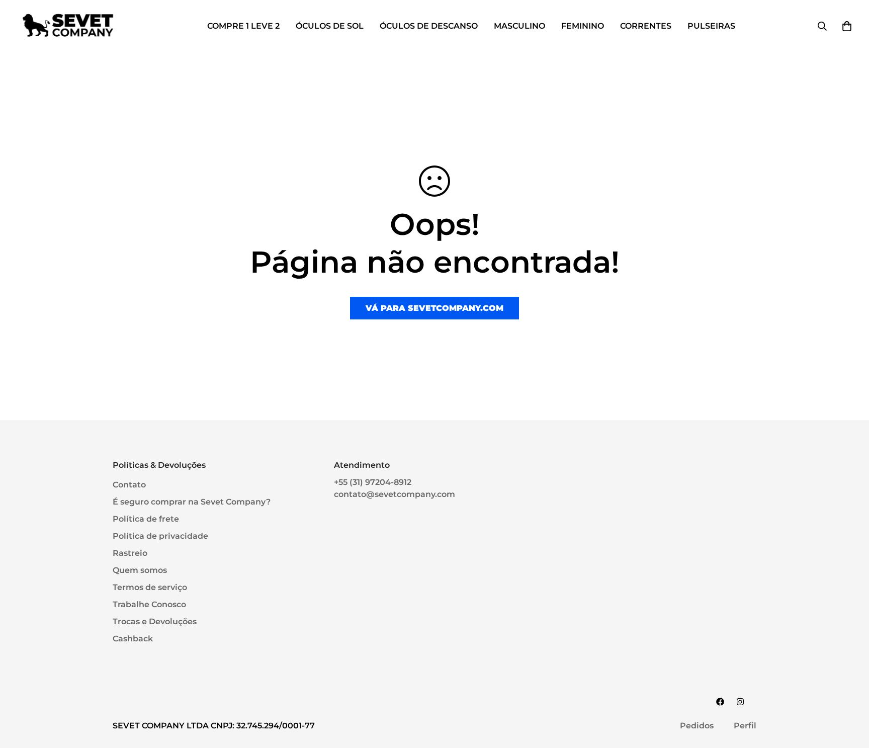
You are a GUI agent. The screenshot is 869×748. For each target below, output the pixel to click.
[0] (846, 26)
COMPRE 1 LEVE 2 (243, 26)
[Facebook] (720, 702)
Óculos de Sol (330, 26)
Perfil (745, 725)
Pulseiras (711, 26)
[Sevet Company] (68, 26)
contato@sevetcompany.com (394, 494)
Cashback (133, 638)
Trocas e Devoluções (155, 621)
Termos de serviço (150, 587)
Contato (129, 484)
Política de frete (146, 519)
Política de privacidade (160, 536)
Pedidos (697, 725)
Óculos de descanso (429, 26)
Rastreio (130, 553)
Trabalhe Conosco (149, 604)
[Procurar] (822, 26)
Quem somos (140, 570)
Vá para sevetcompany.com (434, 308)
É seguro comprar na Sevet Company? (192, 502)
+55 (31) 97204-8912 (372, 482)
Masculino (519, 26)
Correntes (645, 26)
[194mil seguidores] (740, 702)
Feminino (582, 26)
